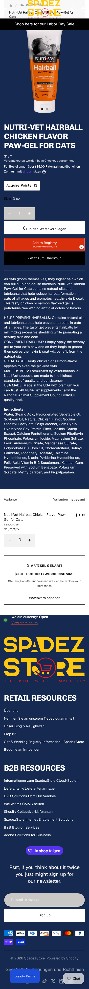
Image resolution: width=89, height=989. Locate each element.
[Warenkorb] (83, 9)
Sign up (44, 915)
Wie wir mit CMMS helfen (24, 804)
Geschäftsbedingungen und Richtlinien (44, 969)
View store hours (24, 623)
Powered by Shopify (62, 958)
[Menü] (5, 9)
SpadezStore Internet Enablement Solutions (38, 819)
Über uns (11, 710)
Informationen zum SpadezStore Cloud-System (41, 780)
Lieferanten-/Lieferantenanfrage (29, 788)
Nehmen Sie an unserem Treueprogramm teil (39, 718)
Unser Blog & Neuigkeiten (24, 726)
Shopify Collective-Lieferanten (28, 811)
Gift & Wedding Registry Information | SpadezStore (44, 742)
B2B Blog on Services (21, 827)
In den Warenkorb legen (47, 229)
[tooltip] (81, 247)
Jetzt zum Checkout (44, 258)
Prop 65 (10, 734)
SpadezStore (34, 958)
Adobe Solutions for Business (27, 835)
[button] (44, 244)
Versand (42, 581)
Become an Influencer (22, 749)
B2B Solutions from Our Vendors (30, 796)
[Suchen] (16, 9)
